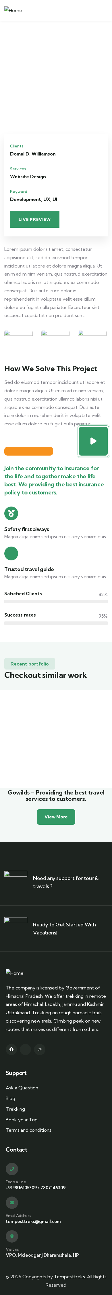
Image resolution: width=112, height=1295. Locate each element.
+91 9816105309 (21, 1187)
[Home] (13, 10)
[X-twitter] (25, 1049)
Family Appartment (51, 734)
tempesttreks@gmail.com (33, 1221)
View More (56, 817)
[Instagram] (39, 1049)
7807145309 (52, 1187)
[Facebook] (11, 1049)
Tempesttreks (69, 1276)
